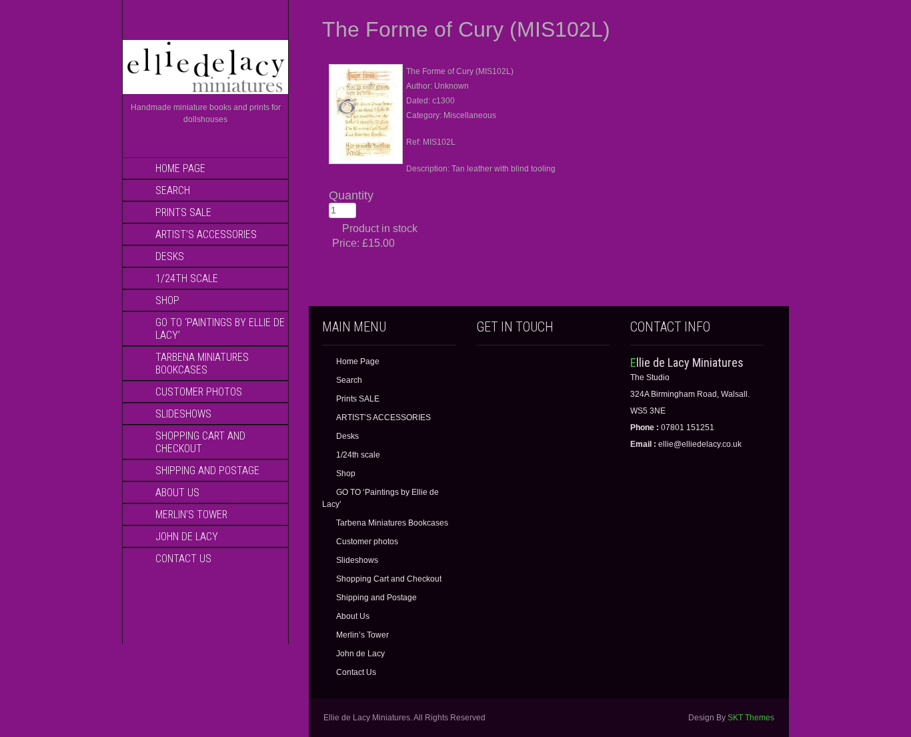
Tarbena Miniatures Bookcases (202, 363)
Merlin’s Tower (191, 514)
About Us (177, 492)
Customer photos (198, 392)
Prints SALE (183, 212)
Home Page (180, 168)
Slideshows (183, 414)
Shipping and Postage (207, 470)
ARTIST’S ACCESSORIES (206, 234)
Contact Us (183, 558)
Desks (169, 256)
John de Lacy (186, 536)
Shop (167, 300)
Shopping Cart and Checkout (200, 442)
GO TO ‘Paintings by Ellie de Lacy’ (220, 328)
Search (172, 190)
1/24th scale (186, 278)
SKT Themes (751, 717)
